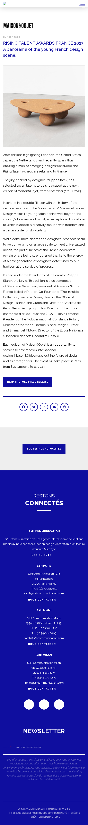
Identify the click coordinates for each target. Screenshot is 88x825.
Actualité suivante (80, 449)
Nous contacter (42, 599)
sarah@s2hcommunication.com (44, 593)
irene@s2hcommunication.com (44, 682)
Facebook (44, 704)
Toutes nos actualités (44, 448)
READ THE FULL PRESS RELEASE (27, 382)
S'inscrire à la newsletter (44, 756)
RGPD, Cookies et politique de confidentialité (39, 813)
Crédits (75, 813)
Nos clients (42, 555)
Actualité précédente (8, 449)
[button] (44, 106)
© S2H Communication (31, 809)
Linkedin (29, 704)
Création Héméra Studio (45, 817)
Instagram (59, 704)
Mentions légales (59, 809)
